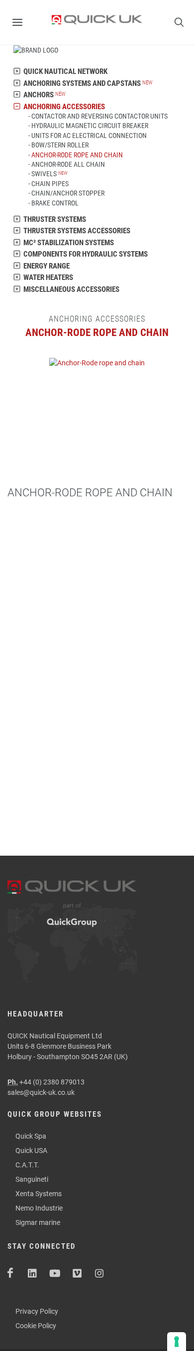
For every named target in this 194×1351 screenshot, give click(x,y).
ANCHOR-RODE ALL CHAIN (68, 164)
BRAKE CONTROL (55, 203)
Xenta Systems (38, 1194)
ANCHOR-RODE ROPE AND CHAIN (77, 155)
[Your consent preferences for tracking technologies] (176, 1341)
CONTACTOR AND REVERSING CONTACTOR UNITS (99, 116)
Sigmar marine (37, 1222)
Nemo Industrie (39, 1208)
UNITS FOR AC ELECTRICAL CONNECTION (89, 135)
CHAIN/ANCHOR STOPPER (67, 193)
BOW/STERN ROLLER (60, 145)
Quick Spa (30, 1136)
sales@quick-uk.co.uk (41, 1092)
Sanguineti (31, 1179)
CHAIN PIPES (50, 184)
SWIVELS (44, 174)
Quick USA (31, 1150)
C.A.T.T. (27, 1165)
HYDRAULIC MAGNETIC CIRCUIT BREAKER (89, 126)
